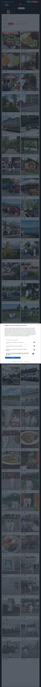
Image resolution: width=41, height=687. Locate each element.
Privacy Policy (26, 361)
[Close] (39, 326)
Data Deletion (14, 361)
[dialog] (20, 343)
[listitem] (20, 340)
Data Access (20, 361)
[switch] (33, 342)
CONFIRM (13, 357)
